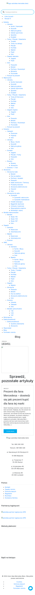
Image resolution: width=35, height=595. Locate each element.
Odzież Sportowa (17, 88)
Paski (12, 52)
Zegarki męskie (12, 110)
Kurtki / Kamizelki (17, 26)
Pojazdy (13, 135)
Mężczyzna (7, 78)
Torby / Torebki (16, 270)
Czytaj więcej (10, 431)
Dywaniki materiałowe (21, 200)
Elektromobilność (9, 319)
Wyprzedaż (7, 328)
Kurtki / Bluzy (18, 249)
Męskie (9, 234)
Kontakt (7, 487)
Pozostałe (14, 73)
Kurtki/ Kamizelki (16, 82)
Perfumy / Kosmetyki (18, 69)
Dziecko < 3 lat (12, 167)
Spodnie (13, 35)
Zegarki (13, 58)
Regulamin (8, 493)
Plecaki (13, 46)
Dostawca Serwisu (11, 498)
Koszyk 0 (8, 18)
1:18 (12, 311)
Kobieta (6, 22)
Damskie (10, 227)
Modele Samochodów (11, 212)
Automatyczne (16, 232)
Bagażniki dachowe (17, 204)
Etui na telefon (16, 176)
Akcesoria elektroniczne (19, 187)
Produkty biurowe (17, 185)
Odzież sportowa (17, 33)
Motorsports (8, 317)
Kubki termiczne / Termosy (20, 182)
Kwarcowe (14, 229)
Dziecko (6, 129)
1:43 (12, 313)
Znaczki (13, 189)
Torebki (13, 41)
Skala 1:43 (14, 219)
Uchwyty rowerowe (17, 206)
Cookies (19, 582)
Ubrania (9, 24)
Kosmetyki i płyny (17, 210)
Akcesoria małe (12, 172)
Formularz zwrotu (10, 332)
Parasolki (14, 65)
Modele (9, 215)
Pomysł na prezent (13, 75)
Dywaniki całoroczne (21, 197)
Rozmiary (8, 496)
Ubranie (13, 302)
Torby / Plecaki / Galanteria (16, 39)
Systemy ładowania (17, 324)
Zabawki (10, 131)
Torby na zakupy (16, 43)
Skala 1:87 (14, 221)
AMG (5, 242)
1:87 (12, 315)
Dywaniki (14, 195)
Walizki (13, 50)
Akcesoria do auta (13, 193)
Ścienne (9, 240)
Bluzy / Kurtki (15, 142)
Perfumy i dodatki (17, 178)
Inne (12, 54)
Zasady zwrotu (10, 489)
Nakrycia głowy (16, 31)
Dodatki (13, 37)
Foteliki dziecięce (17, 202)
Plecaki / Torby (16, 155)
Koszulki (13, 28)
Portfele (13, 48)
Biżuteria (14, 71)
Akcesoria (14, 165)
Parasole (14, 118)
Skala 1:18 (14, 217)
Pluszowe (14, 133)
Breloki (13, 67)
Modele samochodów (14, 309)
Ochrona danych (10, 491)
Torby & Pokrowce (17, 97)
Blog (5, 330)
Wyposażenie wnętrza (18, 208)
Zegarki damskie (12, 56)
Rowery (9, 161)
